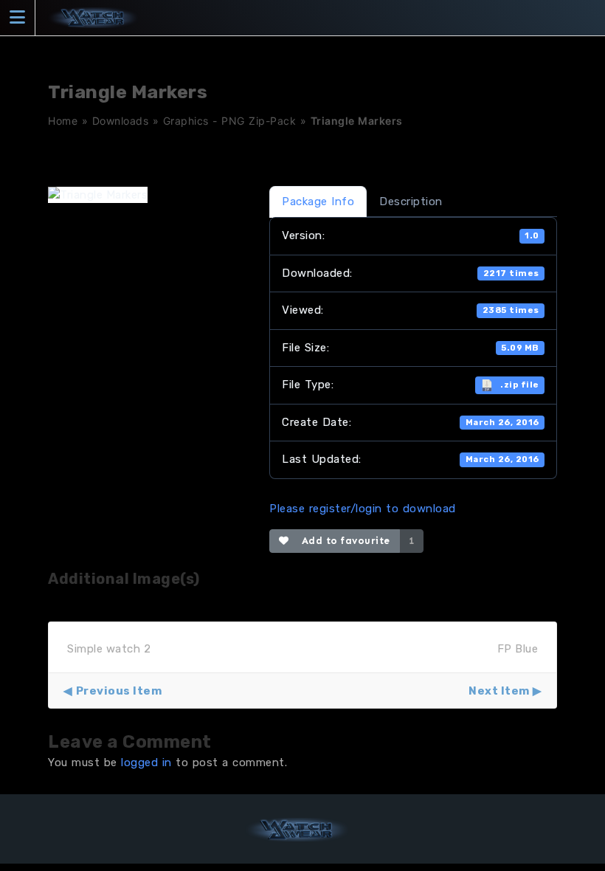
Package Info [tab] (318, 201)
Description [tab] (411, 201)
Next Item (499, 691)
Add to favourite (342, 540)
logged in (146, 762)
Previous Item (119, 691)
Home (62, 120)
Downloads (120, 120)
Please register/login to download (362, 508)
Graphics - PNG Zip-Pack (230, 120)
